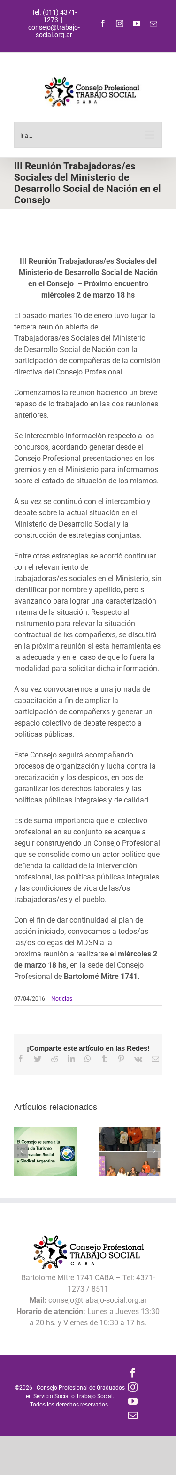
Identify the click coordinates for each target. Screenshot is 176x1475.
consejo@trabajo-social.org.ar (54, 30)
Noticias (61, 998)
